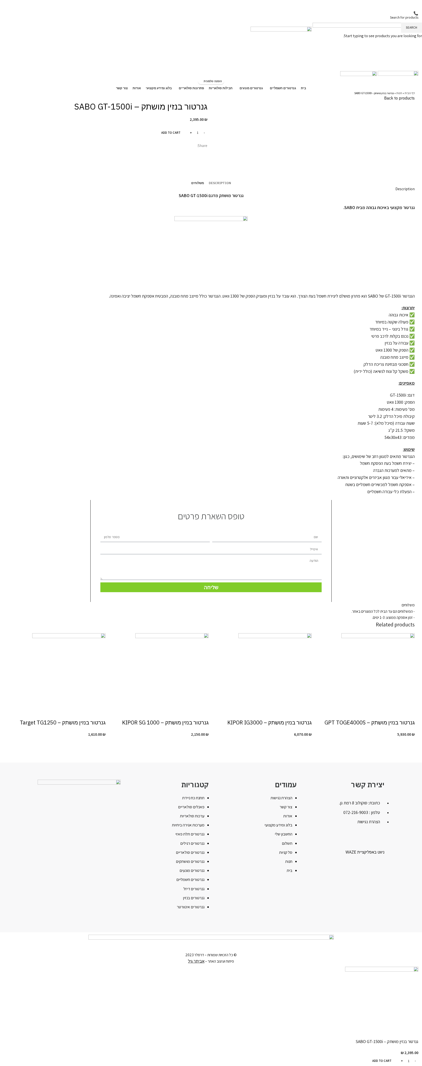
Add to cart (170, 133)
